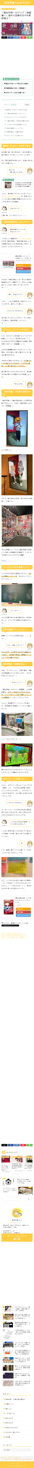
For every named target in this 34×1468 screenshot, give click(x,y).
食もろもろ (9, 1418)
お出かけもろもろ (11, 1428)
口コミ (4, 934)
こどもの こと (10, 1413)
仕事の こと (9, 1404)
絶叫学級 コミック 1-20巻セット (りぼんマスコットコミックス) (23, 258)
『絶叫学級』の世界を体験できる (17, 121)
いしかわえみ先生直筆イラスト (16, 125)
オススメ (24, 937)
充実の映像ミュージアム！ (15, 128)
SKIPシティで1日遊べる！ (15, 136)
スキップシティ (6, 937)
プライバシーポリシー (15, 1463)
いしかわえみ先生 (25, 239)
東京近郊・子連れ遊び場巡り (8, 9)
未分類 (7, 1437)
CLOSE (27, 104)
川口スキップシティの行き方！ (16, 117)
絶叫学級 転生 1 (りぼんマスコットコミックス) (23, 900)
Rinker (24, 262)
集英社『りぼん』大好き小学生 (16, 110)
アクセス (22, 934)
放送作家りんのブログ (17, 2)
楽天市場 (20, 268)
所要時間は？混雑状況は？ (15, 132)
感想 (10, 934)
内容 (16, 934)
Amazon (20, 265)
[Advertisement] (17, 59)
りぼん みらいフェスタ (11, 196)
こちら (27, 636)
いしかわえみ (16, 937)
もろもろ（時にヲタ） (13, 1432)
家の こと (8, 1409)
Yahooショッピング (23, 272)
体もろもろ (9, 1423)
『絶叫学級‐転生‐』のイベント (16, 114)
